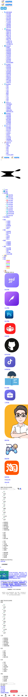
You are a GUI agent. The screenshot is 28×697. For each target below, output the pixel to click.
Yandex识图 (9, 254)
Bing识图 (8, 248)
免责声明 (17, 584)
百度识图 (8, 249)
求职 (11, 600)
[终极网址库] (10, 158)
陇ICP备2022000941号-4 (16, 585)
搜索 (2, 600)
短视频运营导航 (5, 692)
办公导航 (3, 689)
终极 (7, 585)
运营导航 (3, 688)
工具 (4, 600)
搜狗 (7, 251)
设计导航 (3, 691)
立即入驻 (3, 561)
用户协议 (11, 584)
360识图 (8, 252)
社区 (6, 600)
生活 (8, 600)
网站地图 (5, 584)
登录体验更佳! (14, 691)
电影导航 (3, 686)
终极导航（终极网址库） (19, 582)
